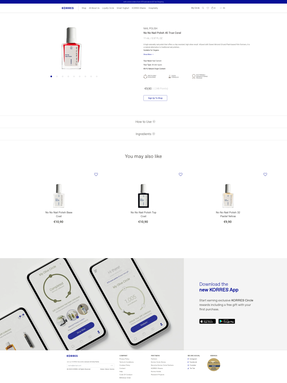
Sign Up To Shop (155, 98)
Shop (84, 8)
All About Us (94, 8)
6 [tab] (79, 76)
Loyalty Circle (108, 8)
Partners (154, 359)
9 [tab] (97, 76)
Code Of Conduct (125, 374)
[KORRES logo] (68, 8)
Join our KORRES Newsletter (83, 362)
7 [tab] (85, 76)
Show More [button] (148, 54)
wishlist (96, 174)
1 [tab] (51, 76)
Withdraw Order (125, 378)
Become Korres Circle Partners (162, 365)
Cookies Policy (124, 365)
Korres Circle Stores (158, 362)
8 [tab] (91, 76)
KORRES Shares (139, 8)
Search (192, 17)
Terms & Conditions (126, 362)
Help (121, 371)
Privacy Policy (124, 359)
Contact (122, 368)
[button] (203, 8)
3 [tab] (62, 76)
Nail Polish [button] (150, 28)
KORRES (73, 356)
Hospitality (153, 8)
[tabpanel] (72, 48)
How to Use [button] (143, 121)
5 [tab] (74, 76)
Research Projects (157, 374)
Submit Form (102, 365)
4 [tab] (68, 76)
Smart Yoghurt (123, 8)
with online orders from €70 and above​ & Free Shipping (143, 2)
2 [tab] (57, 76)
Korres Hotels (156, 371)
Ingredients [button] (143, 134)
